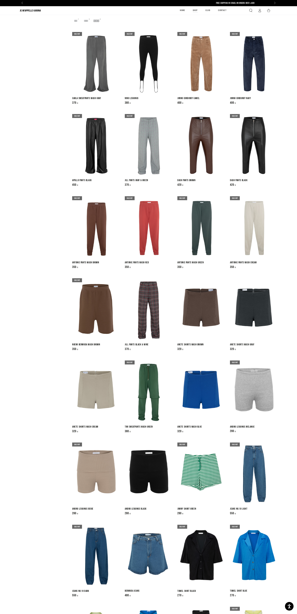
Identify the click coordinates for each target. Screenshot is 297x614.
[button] (250, 10)
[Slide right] (274, 3)
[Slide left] (22, 3)
